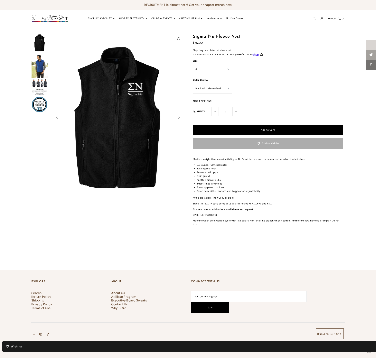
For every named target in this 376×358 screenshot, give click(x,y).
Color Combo (200, 80)
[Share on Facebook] (371, 45)
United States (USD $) (329, 334)
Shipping (198, 50)
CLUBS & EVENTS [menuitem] (162, 18)
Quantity (199, 111)
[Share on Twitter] (371, 55)
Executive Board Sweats (129, 300)
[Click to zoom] (178, 38)
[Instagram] (40, 335)
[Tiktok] (48, 335)
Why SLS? (118, 308)
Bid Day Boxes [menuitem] (234, 18)
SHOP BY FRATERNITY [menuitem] (131, 18)
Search (36, 293)
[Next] (178, 117)
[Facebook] (34, 335)
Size (195, 60)
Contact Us (119, 304)
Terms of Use (41, 308)
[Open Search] (314, 18)
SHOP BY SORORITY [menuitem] (100, 18)
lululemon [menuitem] (213, 18)
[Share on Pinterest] (371, 65)
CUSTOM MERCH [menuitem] (189, 18)
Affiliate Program (123, 297)
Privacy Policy (41, 304)
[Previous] (57, 117)
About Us (118, 293)
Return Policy (41, 297)
